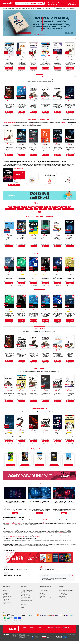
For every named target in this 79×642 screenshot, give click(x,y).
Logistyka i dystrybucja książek (63, 597)
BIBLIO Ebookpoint (61, 593)
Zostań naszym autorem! (44, 590)
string (10, 206)
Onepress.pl (24, 627)
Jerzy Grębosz (37, 536)
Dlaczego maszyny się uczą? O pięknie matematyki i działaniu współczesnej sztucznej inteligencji (9, 106)
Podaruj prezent (72, 8)
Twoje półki (5, 594)
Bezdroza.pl (57, 627)
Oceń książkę (42, 591)
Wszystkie (7, 79)
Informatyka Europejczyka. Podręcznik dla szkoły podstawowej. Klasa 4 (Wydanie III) (45, 63)
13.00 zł (46, 68)
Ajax (48, 533)
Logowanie (5, 588)
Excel (55, 79)
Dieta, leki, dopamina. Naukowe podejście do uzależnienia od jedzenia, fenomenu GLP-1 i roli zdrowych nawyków (70, 63)
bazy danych (49, 522)
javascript (40, 206)
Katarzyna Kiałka (48, 64)
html (59, 209)
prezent (42, 525)
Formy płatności (24, 598)
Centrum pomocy (24, 588)
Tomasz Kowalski (16, 536)
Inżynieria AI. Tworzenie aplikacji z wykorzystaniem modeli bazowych (57, 106)
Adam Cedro (21, 279)
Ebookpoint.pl (66, 627)
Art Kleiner (60, 150)
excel (31, 209)
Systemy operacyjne (42, 81)
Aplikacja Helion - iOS (7, 602)
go (69, 206)
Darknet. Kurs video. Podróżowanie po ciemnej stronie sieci (45, 277)
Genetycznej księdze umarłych (32, 124)
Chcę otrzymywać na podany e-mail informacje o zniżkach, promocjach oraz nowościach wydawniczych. (54, 579)
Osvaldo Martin (45, 396)
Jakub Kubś (46, 279)
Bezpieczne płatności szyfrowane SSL (13, 620)
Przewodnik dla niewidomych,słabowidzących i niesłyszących (27, 591)
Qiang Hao (42, 435)
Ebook (16, 182)
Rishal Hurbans (21, 356)
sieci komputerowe (43, 522)
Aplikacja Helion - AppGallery (8, 603)
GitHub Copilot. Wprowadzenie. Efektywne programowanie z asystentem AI (33, 63)
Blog (39, 483)
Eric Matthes (21, 395)
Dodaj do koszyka (15, 184)
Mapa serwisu (23, 604)
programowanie (37, 522)
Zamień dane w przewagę (39, 408)
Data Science (60, 79)
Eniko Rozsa (23, 64)
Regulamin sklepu (24, 592)
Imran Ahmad (60, 356)
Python (34, 79)
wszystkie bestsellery (70, 76)
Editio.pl (40, 627)
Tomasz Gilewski (70, 279)
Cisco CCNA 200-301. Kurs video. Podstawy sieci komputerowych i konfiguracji (21, 106)
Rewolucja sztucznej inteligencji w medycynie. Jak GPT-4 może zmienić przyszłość (70, 149)
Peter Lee (66, 150)
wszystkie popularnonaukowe (69, 119)
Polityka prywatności (25, 594)
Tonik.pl (74, 634)
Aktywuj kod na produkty (7, 596)
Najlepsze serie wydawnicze (39, 449)
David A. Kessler (69, 64)
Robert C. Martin (21, 149)
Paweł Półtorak (33, 150)
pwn (45, 209)
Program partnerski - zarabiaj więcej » (15, 569)
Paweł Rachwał (12, 279)
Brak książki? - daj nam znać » (13, 575)
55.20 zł (22, 246)
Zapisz (71, 575)
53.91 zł (34, 246)
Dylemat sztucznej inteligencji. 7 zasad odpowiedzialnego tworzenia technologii (58, 149)
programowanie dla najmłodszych (16, 523)
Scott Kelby (35, 535)
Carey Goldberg (71, 150)
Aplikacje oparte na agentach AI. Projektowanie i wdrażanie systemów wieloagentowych (33, 106)
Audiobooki (24, 8)
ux (65, 206)
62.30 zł (10, 246)
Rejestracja (5, 590)
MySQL (9, 533)
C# (34, 532)
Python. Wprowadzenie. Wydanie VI (45, 105)
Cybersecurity (49, 79)
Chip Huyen (58, 107)
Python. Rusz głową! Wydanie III (70, 394)
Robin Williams (29, 535)
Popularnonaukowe (26, 79)
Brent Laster (33, 64)
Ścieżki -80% (34, 3)
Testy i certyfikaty (6, 599)
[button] (34, 34)
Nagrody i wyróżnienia (43, 596)
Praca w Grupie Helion (62, 596)
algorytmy (24, 206)
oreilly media (20, 209)
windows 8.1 (17, 206)
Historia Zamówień (6, 591)
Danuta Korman (6, 64)
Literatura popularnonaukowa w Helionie (39, 119)
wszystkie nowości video (70, 253)
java (55, 209)
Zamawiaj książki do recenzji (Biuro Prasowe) (66, 591)
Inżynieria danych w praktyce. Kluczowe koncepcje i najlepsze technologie (21, 435)
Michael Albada (33, 107)
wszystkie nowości (71, 38)
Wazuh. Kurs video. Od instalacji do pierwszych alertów (33, 277)
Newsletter (23, 603)
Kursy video (18, 8)
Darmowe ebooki (46, 8)
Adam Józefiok (21, 107)
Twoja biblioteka (6, 593)
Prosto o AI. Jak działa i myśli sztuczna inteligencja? (45, 148)
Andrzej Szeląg (9, 536)
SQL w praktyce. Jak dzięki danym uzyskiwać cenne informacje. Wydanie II (70, 435)
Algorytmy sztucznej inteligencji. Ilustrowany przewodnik (21, 354)
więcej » (54, 579)
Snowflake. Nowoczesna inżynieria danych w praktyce (58, 435)
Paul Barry (70, 395)
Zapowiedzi (49, 216)
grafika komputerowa (65, 522)
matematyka (7, 523)
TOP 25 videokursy (39, 291)
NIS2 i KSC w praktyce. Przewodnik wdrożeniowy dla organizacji (70, 240)
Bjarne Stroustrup (18, 535)
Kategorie (5, 8)
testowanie (55, 206)
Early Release (30, 216)
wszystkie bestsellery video (69, 291)
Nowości (34, 8)
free (39, 211)
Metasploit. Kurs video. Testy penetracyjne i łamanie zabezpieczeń (57, 277)
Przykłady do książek (43, 594)
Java (38, 79)
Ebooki (13, 8)
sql (35, 206)
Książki (9, 8)
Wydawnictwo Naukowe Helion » (13, 550)
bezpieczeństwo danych (68, 209)
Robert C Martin (24, 535)
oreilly (46, 206)
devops (30, 206)
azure (36, 209)
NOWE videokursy (39, 254)
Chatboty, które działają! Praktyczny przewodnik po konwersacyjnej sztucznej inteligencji (21, 63)
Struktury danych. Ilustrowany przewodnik (57, 394)
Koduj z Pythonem (39, 368)
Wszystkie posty (71, 483)
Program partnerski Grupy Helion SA (64, 588)
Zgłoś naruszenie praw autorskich (45, 597)
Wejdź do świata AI (39, 328)
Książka (16, 181)
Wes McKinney (33, 396)
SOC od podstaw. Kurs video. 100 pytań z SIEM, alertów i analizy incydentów (70, 315)
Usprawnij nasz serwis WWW (26, 600)
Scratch (60, 532)
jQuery (42, 533)
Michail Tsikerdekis (47, 435)
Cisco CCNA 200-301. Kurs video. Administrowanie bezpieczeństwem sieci (45, 315)
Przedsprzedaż (40, 216)
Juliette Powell (55, 150)
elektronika (60, 522)
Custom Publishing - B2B (62, 594)
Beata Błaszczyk (22, 536)
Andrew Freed (18, 64)
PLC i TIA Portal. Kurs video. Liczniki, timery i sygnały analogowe (69, 277)
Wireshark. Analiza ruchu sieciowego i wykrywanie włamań (70, 105)
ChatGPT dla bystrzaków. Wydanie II (33, 239)
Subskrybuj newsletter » (47, 569)
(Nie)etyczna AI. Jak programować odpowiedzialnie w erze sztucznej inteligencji (33, 149)
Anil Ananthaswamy (9, 107)
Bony (65, 8)
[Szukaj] (43, 3)
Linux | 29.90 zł (39, 3)
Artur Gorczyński (7, 279)
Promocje (30, 8)
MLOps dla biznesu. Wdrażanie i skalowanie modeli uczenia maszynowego (57, 240)
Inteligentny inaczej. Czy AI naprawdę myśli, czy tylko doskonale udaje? (45, 239)
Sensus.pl (32, 627)
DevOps (67, 79)
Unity (20, 533)
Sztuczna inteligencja (15, 79)
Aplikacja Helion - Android (7, 600)
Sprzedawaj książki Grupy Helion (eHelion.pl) (66, 590)
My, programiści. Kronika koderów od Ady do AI (21, 148)
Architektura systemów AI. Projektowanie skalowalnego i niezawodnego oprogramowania (57, 355)
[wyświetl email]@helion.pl (25, 635)
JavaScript (42, 79)
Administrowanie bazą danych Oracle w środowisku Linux (33, 435)
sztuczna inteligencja (10, 209)
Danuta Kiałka (42, 64)
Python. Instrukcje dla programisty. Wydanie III (21, 394)
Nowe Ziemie (58, 124)
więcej (15, 513)
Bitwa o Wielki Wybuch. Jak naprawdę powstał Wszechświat (21, 239)
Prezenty (4, 597)
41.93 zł (46, 246)
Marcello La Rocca (58, 395)
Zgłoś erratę (42, 593)
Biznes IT (72, 79)
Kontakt (22, 607)
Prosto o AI (65, 122)
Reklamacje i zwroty (25, 609)
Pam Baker (33, 240)
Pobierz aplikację (58, 8)
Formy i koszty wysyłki (25, 597)
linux (27, 209)
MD (72, 64)
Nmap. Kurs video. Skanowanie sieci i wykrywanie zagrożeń (21, 277)
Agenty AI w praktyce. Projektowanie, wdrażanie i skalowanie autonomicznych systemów (9, 241)
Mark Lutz (45, 106)
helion (61, 206)
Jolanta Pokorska (58, 64)
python (49, 209)
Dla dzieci (50, 81)
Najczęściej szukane (39, 203)
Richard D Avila (55, 356)
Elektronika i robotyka (31, 81)
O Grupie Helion (42, 588)
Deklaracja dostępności (25, 595)
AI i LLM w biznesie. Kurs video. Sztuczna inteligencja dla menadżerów (9, 277)
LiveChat (22, 606)
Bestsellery (39, 8)
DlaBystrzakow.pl (50, 627)
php (41, 209)
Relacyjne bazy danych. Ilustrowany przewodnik (45, 434)
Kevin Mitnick (40, 535)
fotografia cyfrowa (54, 522)
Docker (47, 532)
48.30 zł (58, 246)
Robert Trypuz (45, 150)
